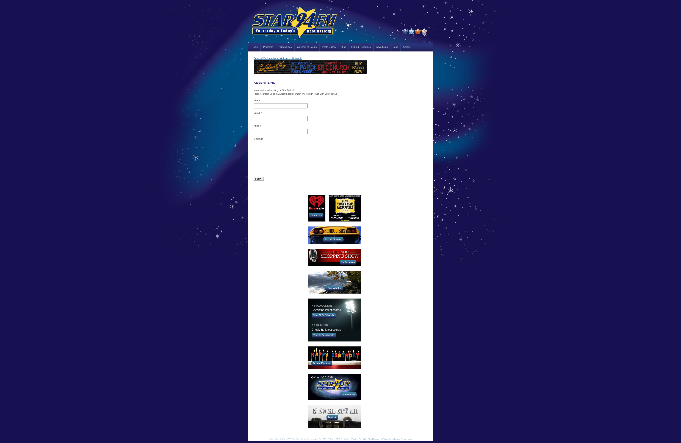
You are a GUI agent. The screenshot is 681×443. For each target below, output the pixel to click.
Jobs (395, 47)
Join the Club (348, 394)
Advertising (382, 47)
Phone (257, 125)
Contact (407, 47)
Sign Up (332, 417)
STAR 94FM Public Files (361, 439)
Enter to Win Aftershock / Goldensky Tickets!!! (278, 58)
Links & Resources (361, 47)
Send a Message (322, 363)
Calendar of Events (307, 47)
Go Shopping (348, 262)
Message (258, 138)
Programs (268, 47)
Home (255, 47)
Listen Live (316, 215)
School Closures (333, 239)
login (410, 439)
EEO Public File (342, 439)
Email (258, 113)
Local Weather (334, 288)
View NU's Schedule (323, 315)
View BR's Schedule (323, 335)
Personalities (285, 47)
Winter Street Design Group (394, 439)
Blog (343, 47)
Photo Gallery (329, 47)
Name (257, 100)
